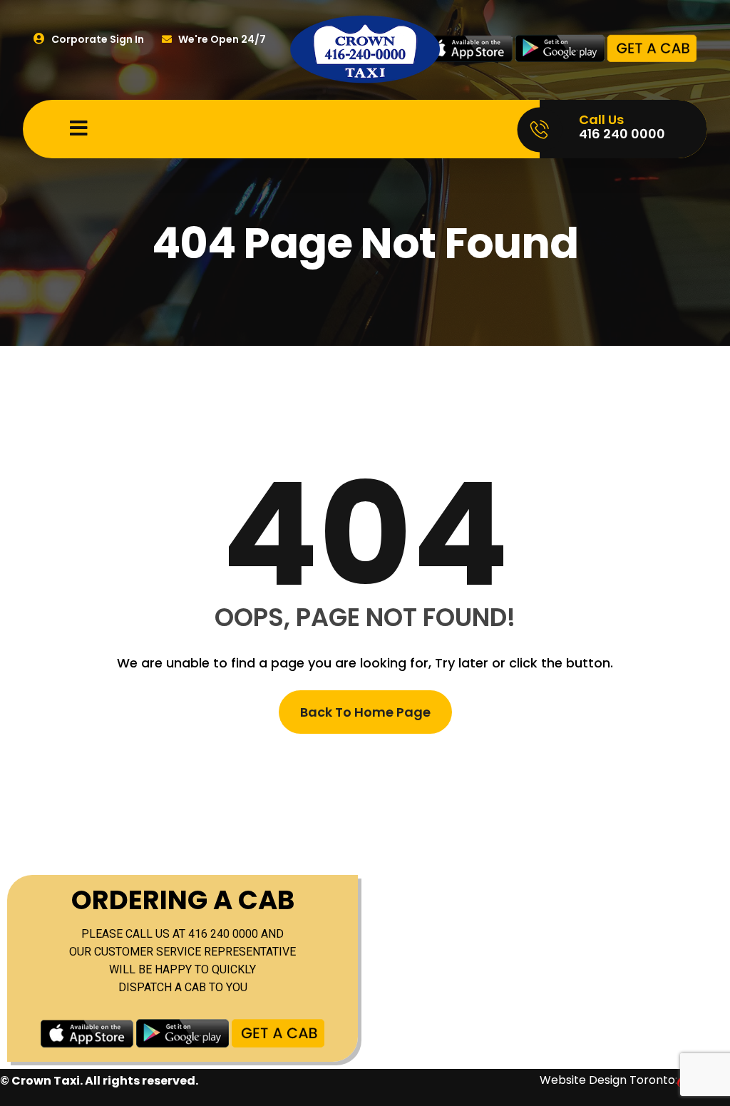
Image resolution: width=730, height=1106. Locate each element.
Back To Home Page (365, 712)
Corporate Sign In (96, 39)
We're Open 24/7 (221, 39)
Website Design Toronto (607, 1080)
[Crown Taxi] (365, 49)
